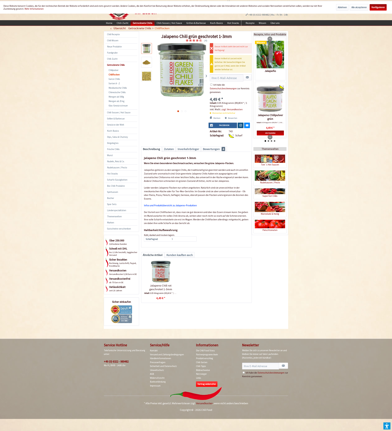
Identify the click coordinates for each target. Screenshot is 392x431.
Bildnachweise (203, 370)
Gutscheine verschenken (119, 228)
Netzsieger (201, 373)
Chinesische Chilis (117, 92)
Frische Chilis (113, 149)
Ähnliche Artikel (152, 255)
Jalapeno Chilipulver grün (270, 116)
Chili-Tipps (201, 366)
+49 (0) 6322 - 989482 (116, 361)
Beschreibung (151, 149)
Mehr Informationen (34, 8)
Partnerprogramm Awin (207, 354)
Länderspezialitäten (116, 210)
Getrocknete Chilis (116, 64)
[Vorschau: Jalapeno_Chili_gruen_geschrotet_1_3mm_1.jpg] (146, 62)
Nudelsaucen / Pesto (117, 167)
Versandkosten (204, 403)
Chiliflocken (114, 74)
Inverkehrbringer (188, 149)
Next (270, 137)
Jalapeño (270, 71)
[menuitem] (109, 23)
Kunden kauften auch (179, 255)
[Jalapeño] (270, 54)
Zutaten (169, 149)
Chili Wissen (112, 40)
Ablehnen (342, 7)
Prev (270, 39)
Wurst (110, 155)
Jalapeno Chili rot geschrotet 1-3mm (160, 287)
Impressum (155, 385)
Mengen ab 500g (116, 96)
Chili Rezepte (113, 34)
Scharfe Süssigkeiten (117, 179)
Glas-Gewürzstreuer (118, 105)
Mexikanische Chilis (118, 87)
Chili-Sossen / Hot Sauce (118, 112)
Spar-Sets (112, 204)
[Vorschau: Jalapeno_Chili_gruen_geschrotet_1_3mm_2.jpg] (146, 76)
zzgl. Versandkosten (232, 109)
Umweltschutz (157, 370)
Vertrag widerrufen (207, 384)
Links (198, 377)
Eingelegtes (113, 143)
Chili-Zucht (112, 58)
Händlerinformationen (160, 358)
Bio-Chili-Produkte (116, 185)
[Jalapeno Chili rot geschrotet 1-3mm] (160, 271)
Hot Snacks (112, 173)
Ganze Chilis (114, 79)
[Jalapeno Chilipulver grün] (270, 99)
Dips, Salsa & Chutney (117, 136)
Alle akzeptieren (359, 7)
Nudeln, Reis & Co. (115, 161)
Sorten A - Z (114, 83)
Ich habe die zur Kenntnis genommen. (229, 88)
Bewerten (232, 118)
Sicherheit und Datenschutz (163, 366)
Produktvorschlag (204, 358)
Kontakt (154, 350)
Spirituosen (112, 192)
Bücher (110, 198)
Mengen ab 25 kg (116, 101)
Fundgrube (112, 52)
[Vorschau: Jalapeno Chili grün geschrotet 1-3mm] (146, 48)
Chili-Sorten (201, 362)
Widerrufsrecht (157, 377)
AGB (152, 373)
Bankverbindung (158, 381)
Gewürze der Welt (115, 124)
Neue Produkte (114, 46)
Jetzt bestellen (270, 133)
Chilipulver (114, 70)
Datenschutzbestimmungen (223, 88)
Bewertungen (213, 149)
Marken (110, 222)
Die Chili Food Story (205, 350)
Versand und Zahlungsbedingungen (167, 354)
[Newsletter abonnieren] (283, 366)
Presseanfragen (157, 362)
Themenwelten (114, 216)
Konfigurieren (378, 7)
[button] (386, 425)
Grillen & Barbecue (116, 118)
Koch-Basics (113, 130)
